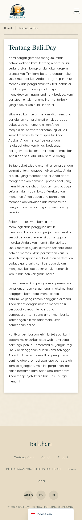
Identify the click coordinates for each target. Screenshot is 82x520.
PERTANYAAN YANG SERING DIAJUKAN (33, 469)
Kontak (46, 457)
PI (54, 495)
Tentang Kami (24, 457)
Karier (41, 481)
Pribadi (63, 457)
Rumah (8, 27)
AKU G (28, 495)
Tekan (71, 469)
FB (41, 495)
